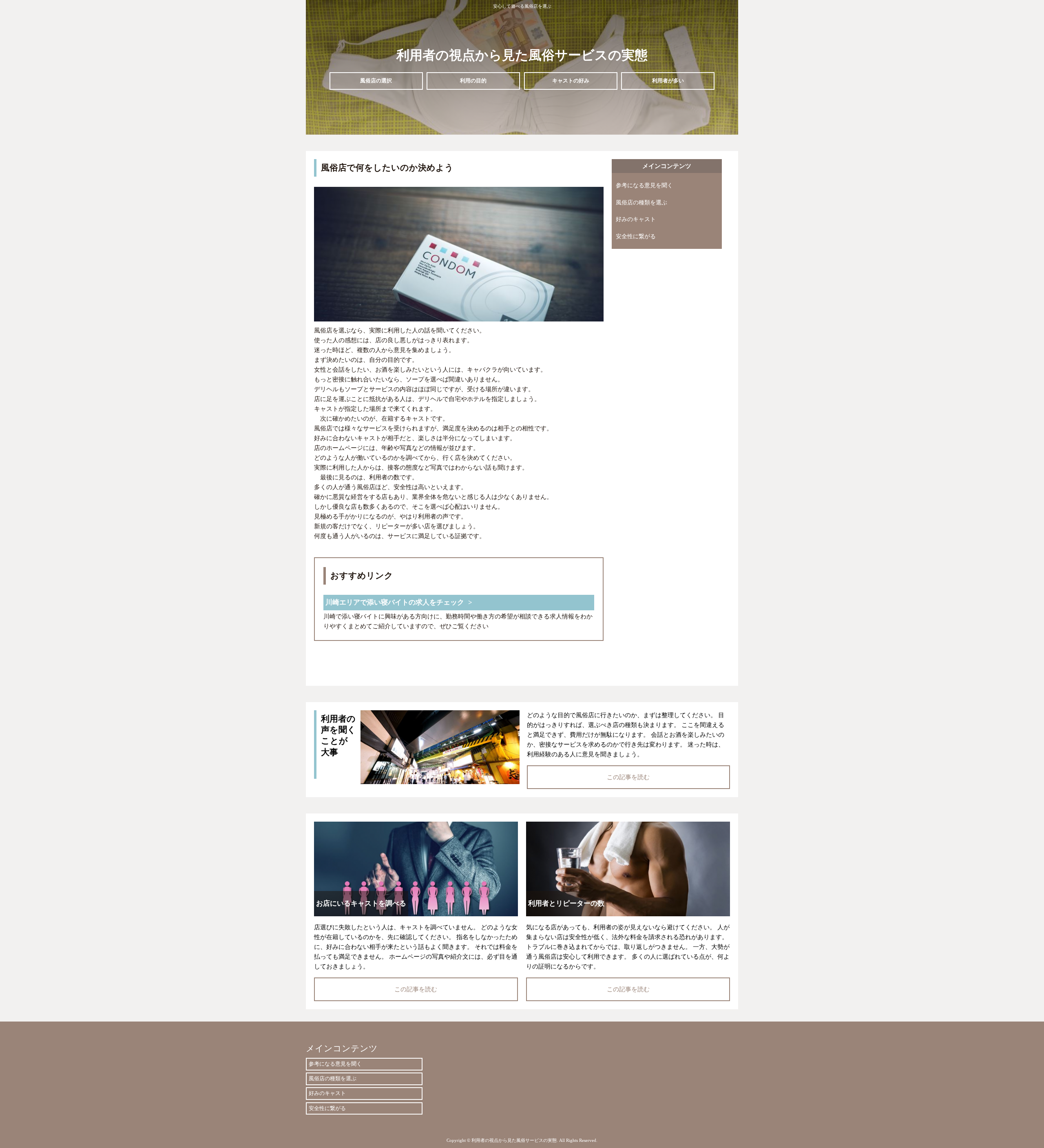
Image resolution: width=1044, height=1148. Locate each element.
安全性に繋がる (636, 236)
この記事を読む (628, 777)
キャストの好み (570, 81)
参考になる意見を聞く (644, 185)
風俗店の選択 (376, 81)
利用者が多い (668, 81)
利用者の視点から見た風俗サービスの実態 (522, 55)
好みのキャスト (636, 219)
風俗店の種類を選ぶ (641, 202)
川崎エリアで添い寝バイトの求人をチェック (394, 602)
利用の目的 (473, 81)
